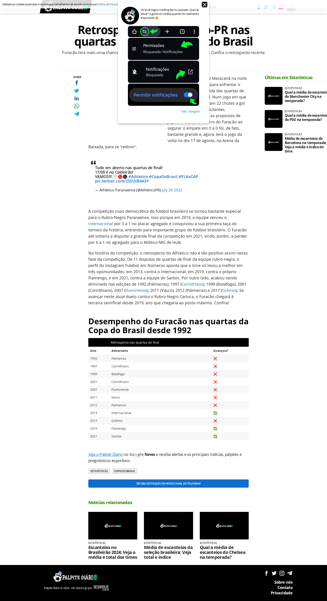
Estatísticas (99, 471)
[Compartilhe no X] (76, 90)
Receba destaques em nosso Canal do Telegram (168, 483)
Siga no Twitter (274, 573)
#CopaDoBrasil (163, 176)
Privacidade (282, 592)
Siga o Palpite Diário (105, 454)
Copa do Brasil (124, 471)
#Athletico (138, 176)
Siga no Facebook (266, 573)
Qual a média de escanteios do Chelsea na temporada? (223, 552)
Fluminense (136, 290)
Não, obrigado (190, 111)
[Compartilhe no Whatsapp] (76, 106)
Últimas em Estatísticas (289, 77)
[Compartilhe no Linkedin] (76, 98)
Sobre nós (283, 582)
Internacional (100, 223)
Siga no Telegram (290, 573)
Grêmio (229, 290)
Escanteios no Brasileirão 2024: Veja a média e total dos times (112, 552)
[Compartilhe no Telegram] (76, 114)
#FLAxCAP (188, 176)
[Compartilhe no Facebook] (76, 83)
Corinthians (192, 284)
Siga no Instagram (282, 573)
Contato (285, 587)
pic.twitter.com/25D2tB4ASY (122, 181)
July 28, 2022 (172, 190)
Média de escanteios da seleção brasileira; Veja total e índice (168, 552)
